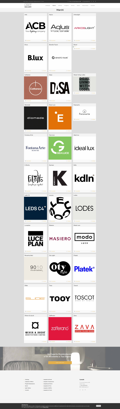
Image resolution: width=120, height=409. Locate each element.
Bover (75, 45)
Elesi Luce (52, 105)
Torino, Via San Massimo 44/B (75, 1)
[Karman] (60, 178)
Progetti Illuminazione (30, 383)
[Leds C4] (35, 208)
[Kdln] (84, 178)
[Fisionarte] (84, 112)
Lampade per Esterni (48, 383)
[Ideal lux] (84, 148)
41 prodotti (53, 191)
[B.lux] (35, 57)
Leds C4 (27, 195)
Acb (26, 15)
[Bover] (84, 46)
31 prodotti (77, 191)
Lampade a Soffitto (48, 388)
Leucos (51, 195)
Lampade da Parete (48, 379)
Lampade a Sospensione (49, 381)
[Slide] (35, 298)
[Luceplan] (35, 238)
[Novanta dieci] (35, 268)
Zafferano (52, 316)
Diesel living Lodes (79, 75)
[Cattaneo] (35, 87)
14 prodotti (28, 100)
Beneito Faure (53, 45)
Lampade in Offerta (29, 381)
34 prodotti (77, 221)
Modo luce (77, 225)
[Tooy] (60, 298)
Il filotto (27, 165)
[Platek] (84, 268)
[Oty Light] (60, 268)
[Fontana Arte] (35, 148)
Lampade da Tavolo (48, 390)
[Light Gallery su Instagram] (93, 1)
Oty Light (52, 255)
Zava (75, 316)
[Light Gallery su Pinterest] (95, 1)
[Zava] (84, 328)
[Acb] (35, 27)
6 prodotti (77, 119)
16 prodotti (28, 161)
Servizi (26, 386)
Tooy (50, 285)
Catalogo (27, 379)
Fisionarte (77, 105)
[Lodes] (84, 208)
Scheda (44, 40)
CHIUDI (98, 405)
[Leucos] (60, 208)
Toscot (76, 285)
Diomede (27, 105)
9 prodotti (28, 40)
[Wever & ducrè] (35, 328)
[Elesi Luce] (60, 117)
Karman (51, 165)
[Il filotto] (35, 178)
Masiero (51, 225)
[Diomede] (35, 117)
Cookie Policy (45, 407)
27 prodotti (28, 221)
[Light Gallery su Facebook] (91, 1)
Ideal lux (76, 135)
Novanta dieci (29, 255)
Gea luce (52, 135)
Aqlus (51, 15)
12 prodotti (77, 40)
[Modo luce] (84, 238)
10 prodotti (53, 40)
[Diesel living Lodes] (84, 84)
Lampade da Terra (47, 386)
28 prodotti (77, 341)
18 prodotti (77, 48)
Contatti (27, 390)
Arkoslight (77, 15)
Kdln (75, 165)
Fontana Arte (29, 135)
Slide (26, 285)
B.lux (26, 45)
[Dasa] (60, 87)
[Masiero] (60, 238)
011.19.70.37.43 (86, 1)
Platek (76, 255)
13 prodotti (28, 130)
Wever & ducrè (29, 316)
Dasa (50, 75)
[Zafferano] (60, 328)
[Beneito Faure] (60, 57)
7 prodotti (53, 251)
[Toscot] (84, 298)
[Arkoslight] (84, 27)
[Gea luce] (60, 148)
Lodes (75, 195)
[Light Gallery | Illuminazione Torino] (27, 5)
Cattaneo (27, 75)
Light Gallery (28, 388)
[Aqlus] (60, 27)
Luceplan (27, 225)
